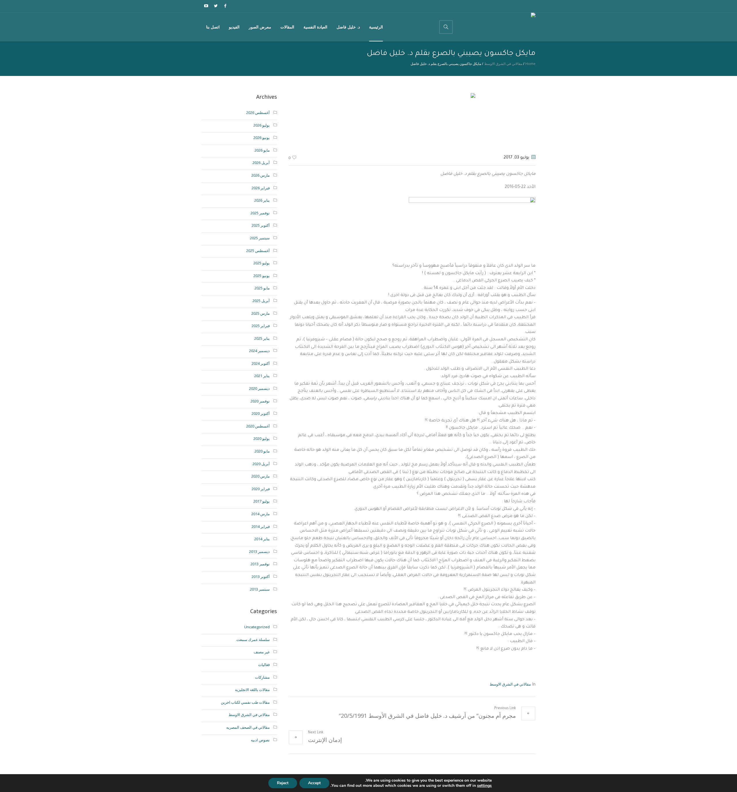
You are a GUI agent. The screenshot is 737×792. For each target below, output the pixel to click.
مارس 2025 (260, 313)
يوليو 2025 (261, 263)
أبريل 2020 (261, 463)
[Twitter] (215, 5)
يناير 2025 (262, 338)
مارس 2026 (260, 175)
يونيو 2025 (261, 275)
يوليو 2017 (261, 501)
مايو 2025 (262, 288)
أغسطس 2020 (258, 426)
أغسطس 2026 (258, 112)
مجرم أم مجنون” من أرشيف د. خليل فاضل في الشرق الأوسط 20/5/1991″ (427, 716)
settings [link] (484, 785)
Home (530, 63)
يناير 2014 (262, 538)
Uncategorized (257, 626)
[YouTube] (206, 5)
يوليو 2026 (261, 125)
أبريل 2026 (261, 162)
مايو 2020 (262, 451)
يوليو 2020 (261, 438)
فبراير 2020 (261, 488)
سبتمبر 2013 (260, 589)
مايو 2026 (262, 150)
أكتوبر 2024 (261, 363)
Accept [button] (314, 783)
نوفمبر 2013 (260, 563)
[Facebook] (225, 5)
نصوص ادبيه (260, 740)
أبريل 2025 (261, 300)
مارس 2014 (260, 513)
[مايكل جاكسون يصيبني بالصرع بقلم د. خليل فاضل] (412, 121)
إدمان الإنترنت (325, 740)
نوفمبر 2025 (260, 212)
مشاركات (262, 677)
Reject (282, 783)
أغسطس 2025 (258, 250)
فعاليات (264, 664)
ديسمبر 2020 (259, 388)
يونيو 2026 (261, 137)
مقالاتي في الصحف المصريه (248, 727)
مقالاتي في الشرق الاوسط (503, 63)
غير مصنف (262, 651)
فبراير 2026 (261, 187)
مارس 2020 (260, 476)
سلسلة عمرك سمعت (253, 639)
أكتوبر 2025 (261, 225)
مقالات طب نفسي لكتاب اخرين (245, 702)
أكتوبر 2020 (261, 413)
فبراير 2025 (261, 325)
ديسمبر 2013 (259, 551)
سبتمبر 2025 (260, 238)
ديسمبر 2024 (259, 350)
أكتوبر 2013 (261, 576)
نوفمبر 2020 (260, 401)
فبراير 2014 (261, 526)
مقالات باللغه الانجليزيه (252, 689)
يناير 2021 (262, 375)
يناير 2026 (262, 200)
